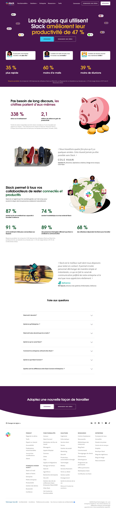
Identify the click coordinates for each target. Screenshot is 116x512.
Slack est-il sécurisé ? (30, 315)
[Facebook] (99, 423)
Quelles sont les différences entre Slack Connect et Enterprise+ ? (44, 369)
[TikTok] (109, 423)
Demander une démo (90, 3)
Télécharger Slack (11, 502)
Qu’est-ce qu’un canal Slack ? (32, 342)
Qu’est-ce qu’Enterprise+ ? (31, 324)
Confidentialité (23, 502)
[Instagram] (95, 423)
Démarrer (105, 3)
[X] (102, 423)
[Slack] (10, 3)
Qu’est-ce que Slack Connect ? (33, 360)
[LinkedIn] (91, 423)
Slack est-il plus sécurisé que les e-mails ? (36, 333)
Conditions (32, 502)
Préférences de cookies (42, 502)
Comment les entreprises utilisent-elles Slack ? (38, 351)
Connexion (76, 3)
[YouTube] (106, 423)
